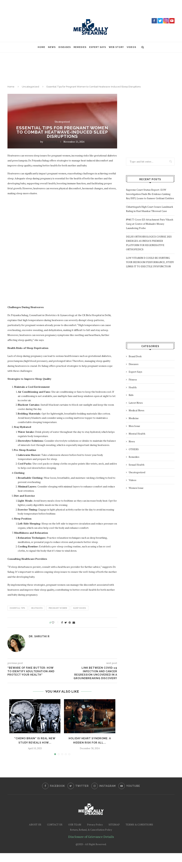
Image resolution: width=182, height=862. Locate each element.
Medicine (134, 418)
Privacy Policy (95, 824)
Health (132, 387)
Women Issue (136, 488)
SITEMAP (114, 824)
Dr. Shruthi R (50, 141)
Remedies (80, 47)
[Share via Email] (74, 622)
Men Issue (134, 426)
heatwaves (37, 608)
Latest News (136, 402)
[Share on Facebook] (62, 622)
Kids (131, 395)
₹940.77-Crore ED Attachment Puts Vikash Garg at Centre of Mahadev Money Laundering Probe (149, 224)
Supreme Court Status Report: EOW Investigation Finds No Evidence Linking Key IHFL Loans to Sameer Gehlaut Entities (150, 194)
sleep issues (79, 608)
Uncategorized (30, 86)
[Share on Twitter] (66, 622)
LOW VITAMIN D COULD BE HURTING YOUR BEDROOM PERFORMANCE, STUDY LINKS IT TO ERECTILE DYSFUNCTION (150, 262)
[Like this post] (55, 622)
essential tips (17, 608)
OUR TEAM (74, 824)
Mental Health (137, 433)
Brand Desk (135, 356)
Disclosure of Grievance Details (91, 837)
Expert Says (97, 47)
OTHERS (134, 449)
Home (41, 47)
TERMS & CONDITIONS (139, 824)
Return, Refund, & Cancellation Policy (91, 829)
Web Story (116, 47)
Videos (131, 47)
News (52, 47)
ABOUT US (35, 824)
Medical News (136, 410)
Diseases (64, 47)
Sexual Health (136, 464)
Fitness (133, 379)
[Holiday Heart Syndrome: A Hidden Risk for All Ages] (89, 716)
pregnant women (58, 608)
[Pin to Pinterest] (70, 622)
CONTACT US (54, 824)
